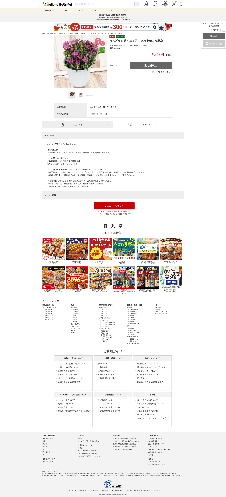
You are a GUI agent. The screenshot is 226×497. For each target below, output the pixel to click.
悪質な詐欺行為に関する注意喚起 (124, 444)
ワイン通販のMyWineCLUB (52, 473)
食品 (72, 305)
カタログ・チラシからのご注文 (88, 441)
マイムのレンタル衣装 (103, 475)
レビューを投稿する (114, 205)
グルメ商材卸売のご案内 (156, 464)
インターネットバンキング (148, 374)
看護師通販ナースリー (167, 473)
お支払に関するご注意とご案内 (150, 381)
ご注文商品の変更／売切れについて (73, 363)
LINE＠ (80, 448)
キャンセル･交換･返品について (73, 394)
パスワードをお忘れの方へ (108, 407)
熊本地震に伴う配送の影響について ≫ (113, 17)
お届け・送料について (112, 358)
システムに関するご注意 (147, 410)
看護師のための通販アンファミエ (54, 475)
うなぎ (44, 446)
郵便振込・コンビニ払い (147, 363)
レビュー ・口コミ (148, 124)
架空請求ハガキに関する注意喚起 (124, 446)
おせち (44, 444)
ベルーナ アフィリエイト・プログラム (153, 418)
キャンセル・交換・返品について (159, 449)
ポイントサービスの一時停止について (126, 441)
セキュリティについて (146, 414)
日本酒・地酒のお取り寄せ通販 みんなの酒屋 (165, 475)
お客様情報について (112, 394)
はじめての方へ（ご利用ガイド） (76, 490)
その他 (152, 394)
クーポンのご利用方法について (71, 374)
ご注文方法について (66, 370)
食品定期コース (48, 305)
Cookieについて (144, 407)
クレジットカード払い (146, 370)
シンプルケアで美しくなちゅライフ (132, 473)
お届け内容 (77, 124)
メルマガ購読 (89, 450)
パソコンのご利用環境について (150, 403)
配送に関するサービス (106, 370)
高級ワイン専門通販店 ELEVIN (138, 475)
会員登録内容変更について (108, 410)
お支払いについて (152, 358)
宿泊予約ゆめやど (73, 475)
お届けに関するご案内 (106, 378)
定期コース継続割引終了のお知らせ (125, 438)
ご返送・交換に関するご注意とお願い (74, 410)
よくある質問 (152, 441)
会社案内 (157, 490)
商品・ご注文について (73, 358)
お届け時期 (102, 367)
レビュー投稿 (88, 453)
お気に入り (81, 438)
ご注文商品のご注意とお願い (70, 381)
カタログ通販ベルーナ (70, 473)
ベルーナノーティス (119, 475)
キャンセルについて (66, 400)
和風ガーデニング (87, 34)
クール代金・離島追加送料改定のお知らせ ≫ (113, 19)
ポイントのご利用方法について (71, 378)
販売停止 (214, 36)
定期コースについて (66, 403)
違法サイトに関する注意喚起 (123, 449)
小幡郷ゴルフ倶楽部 (87, 475)
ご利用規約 (94, 490)
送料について (103, 363)
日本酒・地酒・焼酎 (134, 305)
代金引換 (141, 378)
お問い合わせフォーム (156, 461)
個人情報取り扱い (117, 490)
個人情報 (105, 490)
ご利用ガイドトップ (155, 438)
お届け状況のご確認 (105, 374)
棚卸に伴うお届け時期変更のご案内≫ (113, 15)
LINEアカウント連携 (91, 456)
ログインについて (105, 403)
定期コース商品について (68, 367)
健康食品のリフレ (152, 473)
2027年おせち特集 (106, 305)
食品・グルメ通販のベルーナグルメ (54, 34)
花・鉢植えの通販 (74, 34)
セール (44, 455)
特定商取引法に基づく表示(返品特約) (138, 490)
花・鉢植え (46, 452)
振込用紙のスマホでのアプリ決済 (151, 367)
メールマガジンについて (147, 400)
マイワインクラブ (48, 461)
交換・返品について (66, 407)
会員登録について (105, 400)
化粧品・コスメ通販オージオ (110, 473)
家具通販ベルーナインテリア (89, 473)
